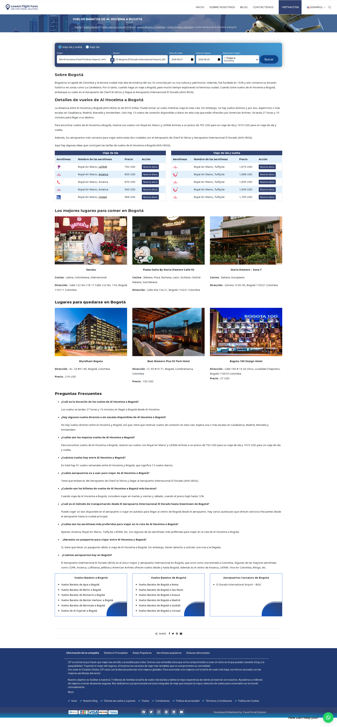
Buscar (269, 58)
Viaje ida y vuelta (72, 47)
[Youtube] (181, 712)
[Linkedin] (174, 712)
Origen (60, 53)
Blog (244, 7)
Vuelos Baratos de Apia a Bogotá (80, 584)
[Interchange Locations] (112, 59)
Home (78, 27)
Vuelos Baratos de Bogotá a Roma (158, 584)
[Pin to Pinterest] (177, 633)
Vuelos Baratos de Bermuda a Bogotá (83, 605)
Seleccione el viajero (231, 53)
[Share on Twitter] (173, 633)
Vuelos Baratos (91, 27)
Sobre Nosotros (222, 7)
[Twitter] (151, 712)
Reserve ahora (150, 166)
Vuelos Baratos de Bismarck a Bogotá (83, 595)
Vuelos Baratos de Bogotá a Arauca (159, 595)
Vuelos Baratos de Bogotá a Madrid (159, 600)
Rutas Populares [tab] (142, 652)
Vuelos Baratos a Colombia (151, 27)
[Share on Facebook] (169, 633)
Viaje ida (95, 47)
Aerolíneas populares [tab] (169, 652)
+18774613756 (290, 7)
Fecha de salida (175, 53)
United (103, 197)
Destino (116, 53)
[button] (328, 717)
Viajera (229, 59)
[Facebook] (144, 712)
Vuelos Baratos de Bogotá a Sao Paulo (161, 589)
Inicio (200, 7)
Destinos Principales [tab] (116, 652)
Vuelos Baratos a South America (118, 27)
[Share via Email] (181, 633)
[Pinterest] (166, 712)
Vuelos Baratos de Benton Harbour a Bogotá (87, 600)
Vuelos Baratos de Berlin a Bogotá (81, 589)
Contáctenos (263, 7)
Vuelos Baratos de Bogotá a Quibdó (159, 605)
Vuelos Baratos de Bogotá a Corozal (159, 610)
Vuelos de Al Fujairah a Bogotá (79, 610)
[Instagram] (159, 712)
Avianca (103, 174)
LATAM (103, 166)
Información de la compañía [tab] (82, 652)
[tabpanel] (166, 682)
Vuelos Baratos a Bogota (180, 27)
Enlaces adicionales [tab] (198, 652)
